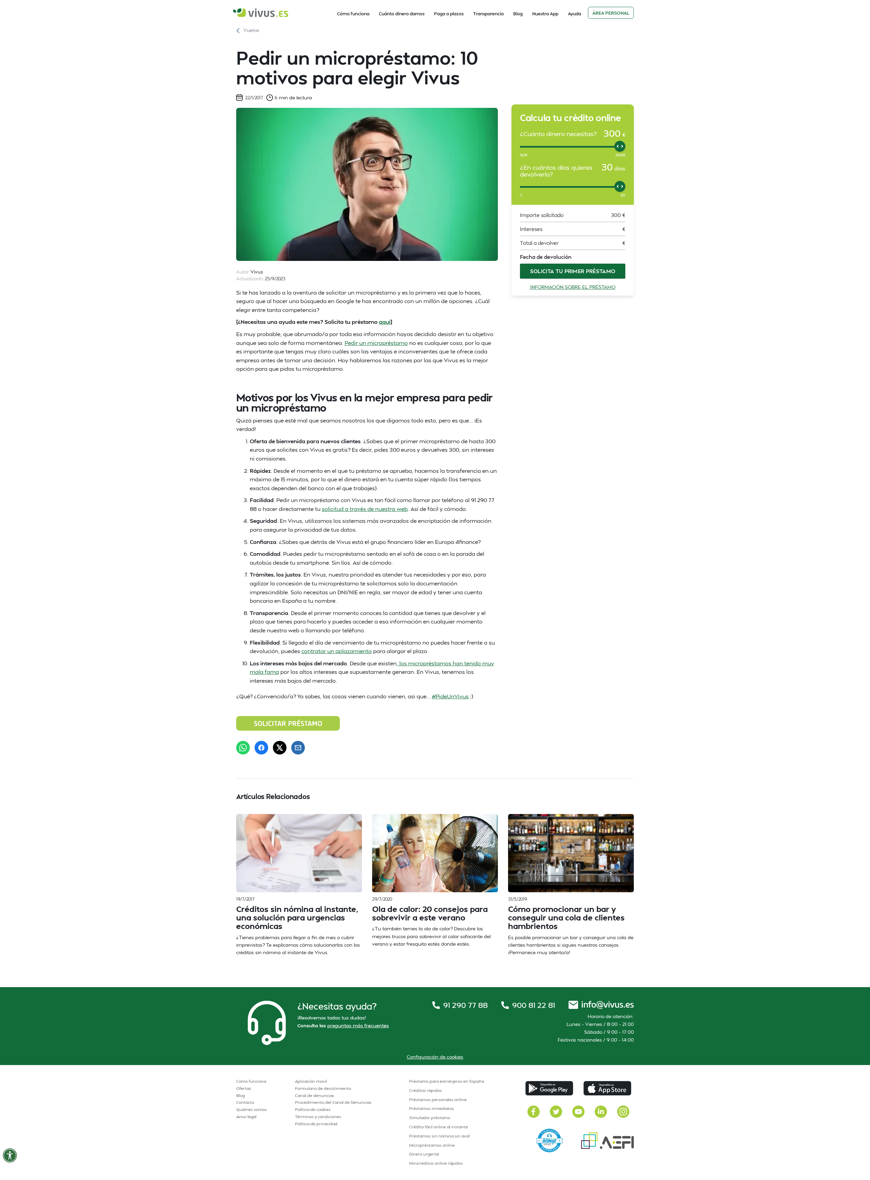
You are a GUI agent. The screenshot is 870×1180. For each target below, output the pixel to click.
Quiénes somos (251, 1109)
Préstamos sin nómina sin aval (439, 1136)
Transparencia (488, 13)
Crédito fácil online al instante (438, 1126)
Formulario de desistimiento (323, 1088)
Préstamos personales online (438, 1099)
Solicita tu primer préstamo (572, 271)
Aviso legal (246, 1116)
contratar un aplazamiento (336, 650)
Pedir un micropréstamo (376, 342)
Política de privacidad (316, 1123)
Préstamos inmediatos (431, 1108)
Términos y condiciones (318, 1116)
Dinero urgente (424, 1154)
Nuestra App (545, 13)
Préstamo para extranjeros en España (446, 1081)
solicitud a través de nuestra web (365, 508)
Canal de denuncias (314, 1095)
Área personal (610, 13)
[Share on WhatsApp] (243, 747)
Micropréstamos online (432, 1145)
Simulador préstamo (429, 1117)
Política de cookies (313, 1109)
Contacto (245, 1102)
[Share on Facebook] (261, 747)
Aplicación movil (311, 1081)
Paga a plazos (449, 13)
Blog (518, 13)
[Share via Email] (298, 747)
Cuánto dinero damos (401, 13)
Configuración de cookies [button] (435, 1057)
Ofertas (243, 1088)
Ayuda (574, 13)
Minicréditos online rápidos (436, 1163)
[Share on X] (279, 747)
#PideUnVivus (450, 696)
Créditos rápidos (425, 1090)
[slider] (619, 146)
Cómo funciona (353, 13)
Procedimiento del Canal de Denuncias (333, 1102)
